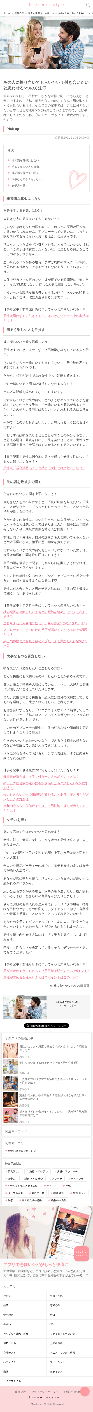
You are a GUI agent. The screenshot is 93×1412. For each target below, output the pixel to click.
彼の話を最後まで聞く (25, 172)
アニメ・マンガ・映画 (62, 1352)
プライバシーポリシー (44, 1391)
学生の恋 (8, 1314)
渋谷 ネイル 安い (38, 1171)
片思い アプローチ (67, 1171)
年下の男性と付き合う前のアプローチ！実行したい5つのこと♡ (45, 643)
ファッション (57, 1362)
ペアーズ (52, 1185)
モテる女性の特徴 (32, 1200)
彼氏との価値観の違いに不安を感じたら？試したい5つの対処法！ (45, 785)
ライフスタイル (12, 1381)
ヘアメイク (9, 1362)
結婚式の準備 (58, 1200)
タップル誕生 (15, 1193)
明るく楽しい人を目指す (27, 166)
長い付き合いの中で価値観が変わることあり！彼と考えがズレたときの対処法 (46, 797)
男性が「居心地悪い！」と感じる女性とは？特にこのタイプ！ (44, 470)
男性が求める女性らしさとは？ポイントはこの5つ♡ (40, 977)
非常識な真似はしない (25, 160)
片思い (7, 1295)
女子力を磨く (20, 185)
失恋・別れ (56, 1295)
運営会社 (20, 1391)
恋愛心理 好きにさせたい (22, 1151)
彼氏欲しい (14, 1171)
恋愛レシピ (46, 4)
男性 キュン (79, 1193)
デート (54, 1324)
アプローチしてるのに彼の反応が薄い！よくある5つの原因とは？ (45, 632)
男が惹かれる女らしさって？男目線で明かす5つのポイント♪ (46, 971)
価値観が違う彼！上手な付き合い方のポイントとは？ (41, 776)
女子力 (11, 1178)
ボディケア (56, 1371)
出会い (7, 1324)
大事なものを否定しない (27, 179)
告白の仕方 (38, 1193)
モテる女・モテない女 (62, 1333)
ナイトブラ (77, 1178)
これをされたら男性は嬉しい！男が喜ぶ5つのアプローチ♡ (45, 623)
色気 (68, 1185)
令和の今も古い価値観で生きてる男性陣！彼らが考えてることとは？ (46, 808)
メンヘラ (57, 1178)
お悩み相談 (56, 1343)
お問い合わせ (72, 1391)
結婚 (5, 1305)
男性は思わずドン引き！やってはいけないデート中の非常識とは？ (46, 318)
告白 (52, 1314)
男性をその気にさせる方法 (23, 1185)
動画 (5, 1371)
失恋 (10, 1200)
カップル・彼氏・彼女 (15, 1333)
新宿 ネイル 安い (33, 1178)
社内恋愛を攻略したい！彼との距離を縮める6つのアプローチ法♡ (45, 614)
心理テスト (9, 1352)
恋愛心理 (55, 1305)
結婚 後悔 (58, 1193)
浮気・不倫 (9, 1343)
